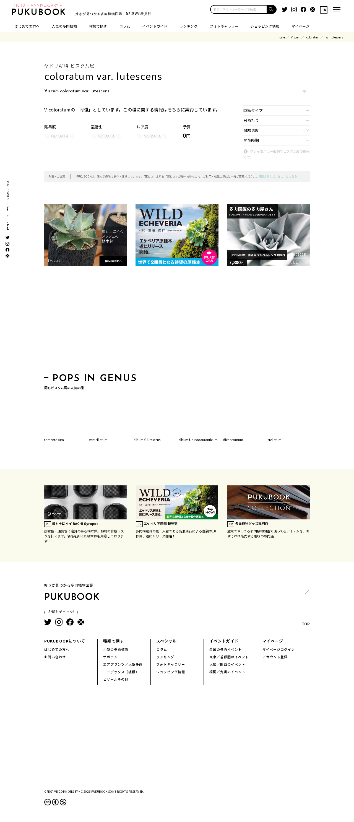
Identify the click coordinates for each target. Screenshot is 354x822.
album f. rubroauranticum (198, 439)
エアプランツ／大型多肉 (123, 664)
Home (281, 37)
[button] (272, 9)
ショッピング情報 (265, 26)
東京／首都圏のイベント (229, 656)
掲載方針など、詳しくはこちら (277, 176)
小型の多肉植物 (115, 649)
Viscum (295, 37)
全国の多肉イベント (225, 649)
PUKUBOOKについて (64, 641)
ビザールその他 (115, 679)
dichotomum (233, 439)
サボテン (110, 656)
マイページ (300, 26)
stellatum (275, 439)
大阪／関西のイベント (227, 664)
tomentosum (54, 439)
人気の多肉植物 (64, 26)
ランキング (188, 26)
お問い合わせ (55, 656)
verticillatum (98, 439)
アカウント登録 (275, 656)
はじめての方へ (27, 26)
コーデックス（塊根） (121, 671)
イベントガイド (154, 26)
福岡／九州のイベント (227, 671)
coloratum (312, 37)
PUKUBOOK (40, 12)
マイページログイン (278, 649)
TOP (306, 623)
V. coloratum (57, 109)
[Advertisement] (177, 321)
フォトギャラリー (224, 26)
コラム (124, 26)
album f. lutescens (147, 439)
